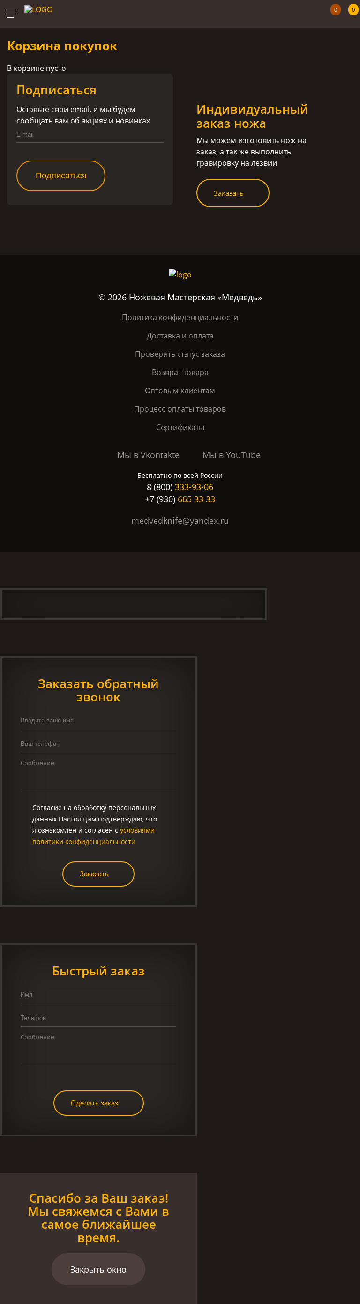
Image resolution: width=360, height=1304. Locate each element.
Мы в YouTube (231, 454)
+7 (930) (180, 499)
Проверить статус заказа (180, 354)
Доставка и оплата (180, 335)
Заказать (229, 193)
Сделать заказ (94, 1103)
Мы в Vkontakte (148, 454)
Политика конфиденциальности (180, 317)
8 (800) (180, 486)
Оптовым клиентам (180, 390)
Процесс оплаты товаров (180, 409)
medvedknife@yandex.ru (180, 520)
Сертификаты (180, 427)
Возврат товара (180, 372)
